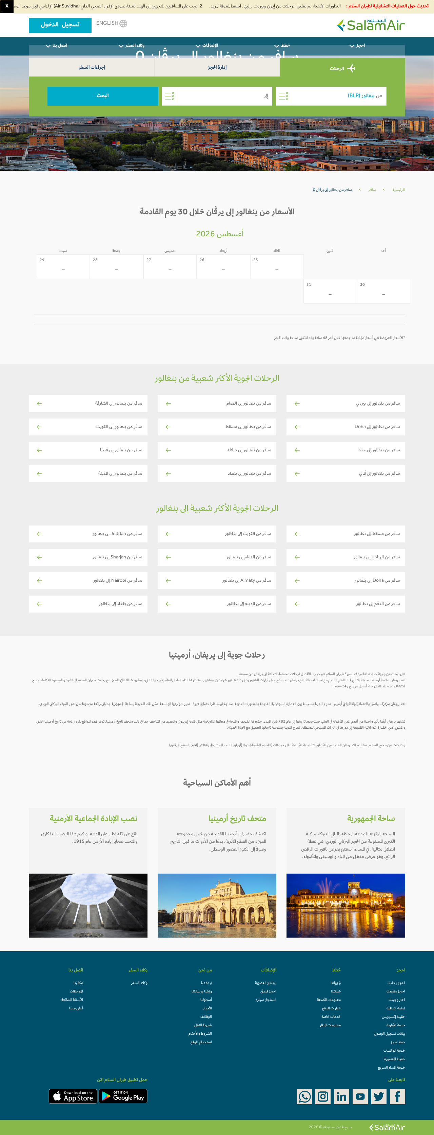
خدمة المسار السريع (391, 1068)
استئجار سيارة (266, 1000)
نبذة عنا (206, 983)
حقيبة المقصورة (394, 1059)
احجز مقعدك (396, 992)
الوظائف (206, 1017)
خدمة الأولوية (396, 1026)
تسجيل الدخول (60, 25)
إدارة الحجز (217, 67)
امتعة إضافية (396, 1009)
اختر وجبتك (397, 1000)
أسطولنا (206, 1000)
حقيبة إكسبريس (393, 1017)
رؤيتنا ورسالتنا (202, 992)
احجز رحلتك (396, 983)
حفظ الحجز (398, 1043)
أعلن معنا (76, 1009)
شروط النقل (203, 1026)
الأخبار (207, 1009)
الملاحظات (76, 992)
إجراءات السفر (92, 67)
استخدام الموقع (201, 1043)
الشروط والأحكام (200, 1034)
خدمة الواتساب (394, 1051)
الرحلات (337, 69)
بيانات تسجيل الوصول (389, 1034)
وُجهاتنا (336, 983)
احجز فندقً (268, 992)
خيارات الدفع (331, 1009)
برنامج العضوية (265, 983)
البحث (103, 96)
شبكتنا (336, 992)
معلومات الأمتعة (329, 1000)
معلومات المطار (330, 1026)
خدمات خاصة (331, 1017)
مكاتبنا (78, 983)
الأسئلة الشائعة (72, 1000)
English (107, 23)
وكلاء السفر (139, 983)
